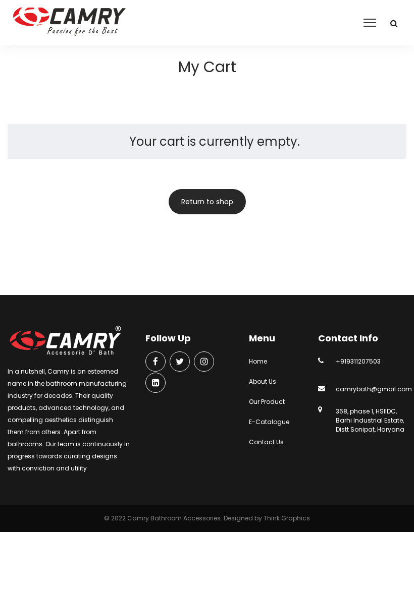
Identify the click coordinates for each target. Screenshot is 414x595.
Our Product (267, 401)
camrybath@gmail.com (374, 389)
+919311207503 (358, 361)
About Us (262, 381)
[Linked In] (155, 383)
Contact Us (266, 442)
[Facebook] (155, 362)
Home (258, 361)
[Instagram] (204, 362)
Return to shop (207, 202)
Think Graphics (287, 518)
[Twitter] (180, 362)
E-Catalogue (269, 422)
